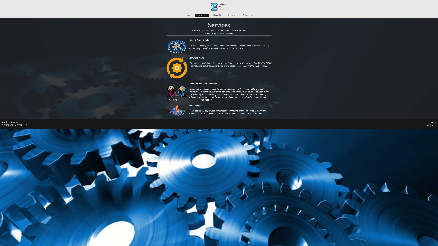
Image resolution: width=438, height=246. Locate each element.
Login (433, 122)
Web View (431, 125)
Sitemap (14, 122)
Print (6, 122)
